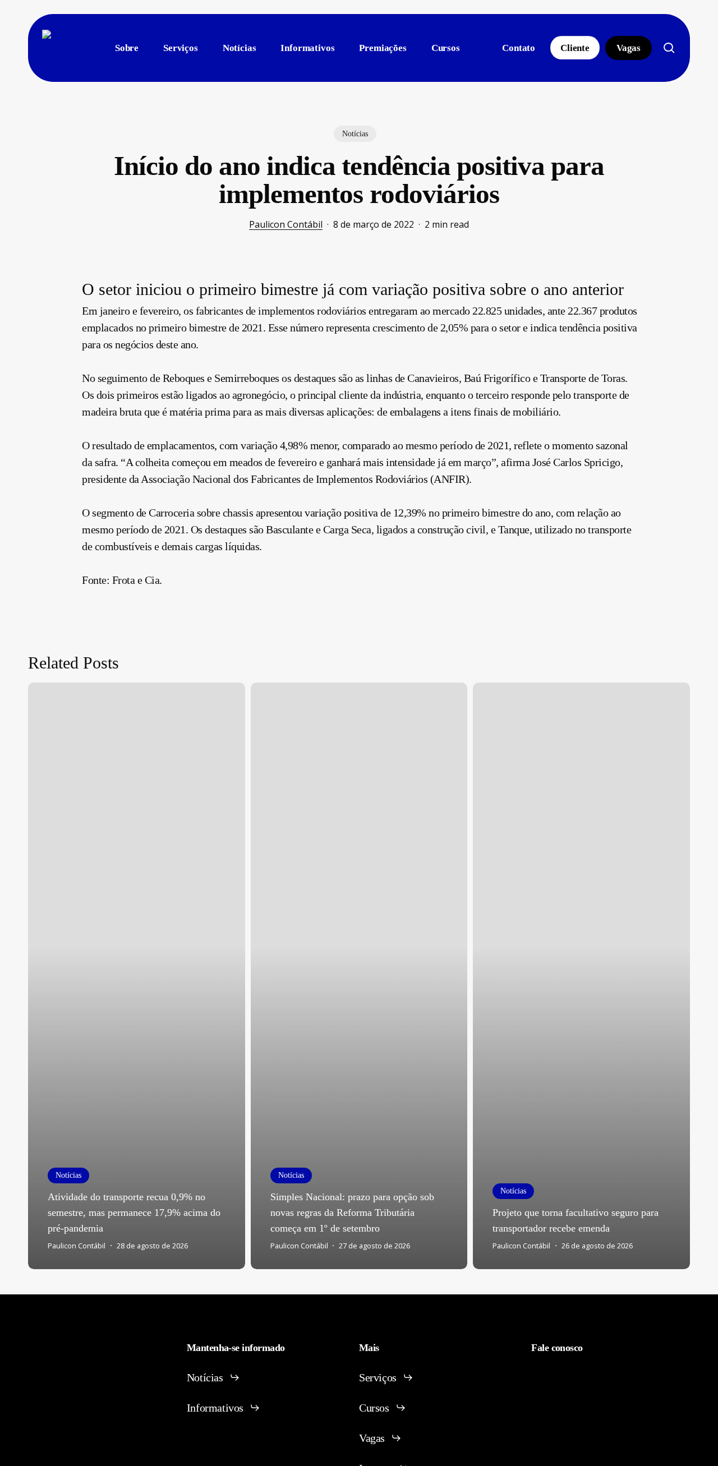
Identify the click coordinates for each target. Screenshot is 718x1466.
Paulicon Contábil (286, 224)
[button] (213, 1377)
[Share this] (46, 288)
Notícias (355, 134)
